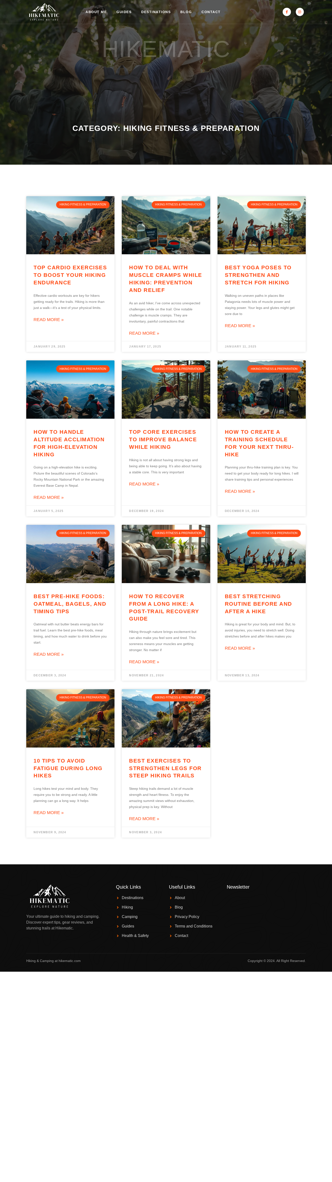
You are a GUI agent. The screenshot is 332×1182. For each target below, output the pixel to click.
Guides (123, 12)
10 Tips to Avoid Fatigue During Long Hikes (68, 768)
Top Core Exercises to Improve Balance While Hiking (163, 439)
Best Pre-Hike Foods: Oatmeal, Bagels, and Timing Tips (70, 603)
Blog (186, 12)
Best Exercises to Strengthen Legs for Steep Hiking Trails (165, 768)
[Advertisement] (166, 87)
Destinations (156, 12)
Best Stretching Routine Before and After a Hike (258, 603)
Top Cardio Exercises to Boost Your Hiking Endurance (70, 275)
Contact (211, 12)
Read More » (49, 319)
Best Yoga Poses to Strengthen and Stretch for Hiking (258, 275)
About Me (96, 12)
